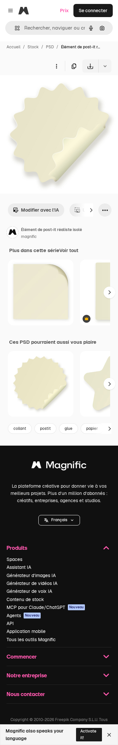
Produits (17, 547)
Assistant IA (19, 567)
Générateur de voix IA (29, 591)
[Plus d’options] (56, 66)
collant (19, 428)
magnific (29, 236)
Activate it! (88, 734)
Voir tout (68, 250)
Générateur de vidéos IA (32, 583)
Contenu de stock (25, 599)
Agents (23, 615)
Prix (64, 10)
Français (59, 520)
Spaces (14, 559)
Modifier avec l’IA (40, 210)
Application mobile (26, 631)
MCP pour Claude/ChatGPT (45, 607)
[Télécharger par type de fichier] (104, 66)
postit (45, 428)
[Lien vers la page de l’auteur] (12, 233)
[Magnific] (59, 466)
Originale (43, 88)
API (10, 623)
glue (68, 428)
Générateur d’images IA (31, 575)
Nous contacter (26, 693)
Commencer (22, 656)
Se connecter (93, 10)
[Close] (109, 735)
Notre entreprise (27, 675)
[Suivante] (91, 210)
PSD (50, 47)
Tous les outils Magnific (31, 639)
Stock (33, 47)
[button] (59, 520)
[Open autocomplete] (15, 28)
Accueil (13, 47)
